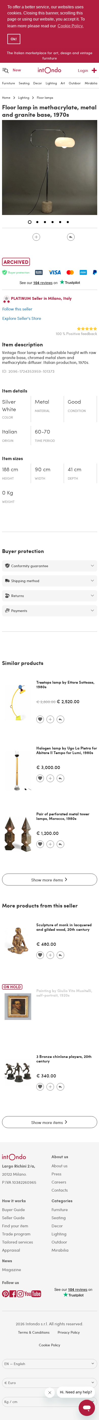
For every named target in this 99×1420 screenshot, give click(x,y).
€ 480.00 (46, 944)
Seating (24, 83)
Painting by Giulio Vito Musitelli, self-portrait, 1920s (64, 993)
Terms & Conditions (34, 1332)
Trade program (16, 1233)
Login (83, 70)
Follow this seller (17, 308)
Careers (59, 1182)
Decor (37, 83)
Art (63, 83)
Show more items (47, 879)
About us (60, 1165)
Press (56, 1173)
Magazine (11, 1269)
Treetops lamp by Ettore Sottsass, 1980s (65, 684)
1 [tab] (29, 222)
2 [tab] (37, 222)
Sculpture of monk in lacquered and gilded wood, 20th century (64, 927)
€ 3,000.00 (48, 767)
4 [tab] (52, 222)
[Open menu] (5, 70)
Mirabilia (91, 83)
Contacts (60, 1190)
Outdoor (75, 83)
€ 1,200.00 (47, 833)
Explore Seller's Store (21, 318)
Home (6, 97)
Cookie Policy (49, 1345)
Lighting (51, 83)
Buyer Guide (13, 1209)
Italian (9, 432)
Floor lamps (45, 97)
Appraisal (11, 1250)
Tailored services (17, 1242)
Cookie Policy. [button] (71, 26)
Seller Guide (13, 1217)
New (17, 69)
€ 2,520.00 (68, 701)
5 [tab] (60, 222)
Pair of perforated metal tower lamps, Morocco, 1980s (62, 816)
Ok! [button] (14, 39)
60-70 (42, 432)
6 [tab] (68, 222)
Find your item (15, 1225)
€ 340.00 (46, 1075)
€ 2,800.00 (46, 701)
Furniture (8, 83)
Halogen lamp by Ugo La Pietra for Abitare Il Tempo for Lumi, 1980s (66, 750)
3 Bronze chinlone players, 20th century (64, 1059)
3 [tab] (45, 222)
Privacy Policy (69, 1332)
